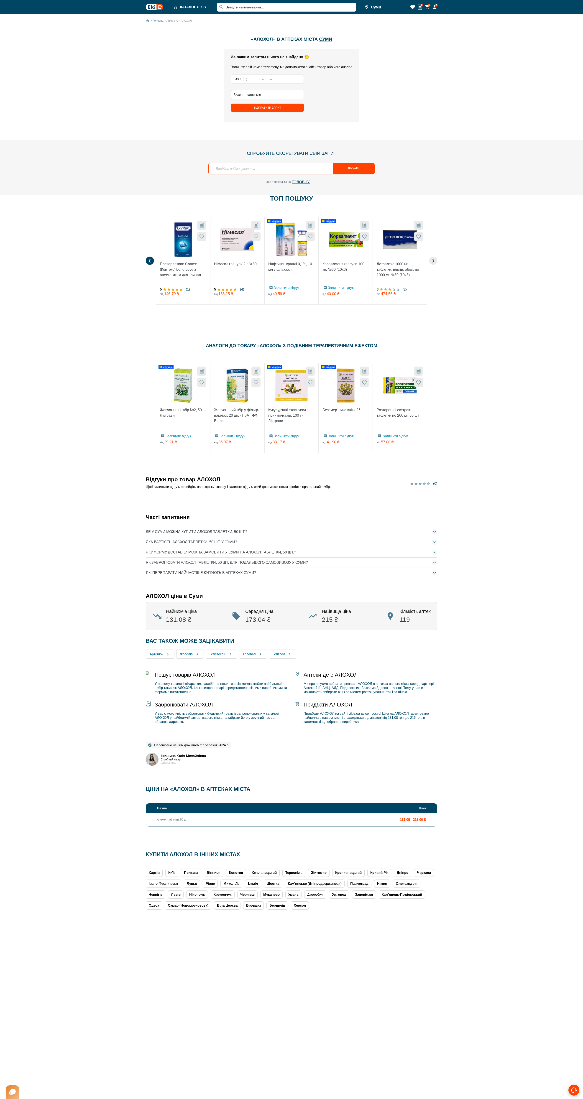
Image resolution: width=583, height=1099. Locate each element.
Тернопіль (293, 873)
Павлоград (359, 883)
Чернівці (247, 894)
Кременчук (223, 894)
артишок (156, 654)
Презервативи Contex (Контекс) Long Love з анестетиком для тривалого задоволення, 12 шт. (183, 270)
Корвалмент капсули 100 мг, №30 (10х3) (343, 266)
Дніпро (402, 873)
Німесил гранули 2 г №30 (235, 264)
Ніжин (382, 883)
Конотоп (236, 873)
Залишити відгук (286, 288)
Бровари (253, 905)
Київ (171, 873)
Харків (154, 873)
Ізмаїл (253, 883)
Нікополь (197, 894)
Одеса (154, 905)
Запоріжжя (364, 894)
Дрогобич (315, 894)
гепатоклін (218, 654)
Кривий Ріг (379, 873)
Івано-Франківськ (163, 883)
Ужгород (339, 894)
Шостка (273, 883)
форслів (186, 654)
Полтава (191, 873)
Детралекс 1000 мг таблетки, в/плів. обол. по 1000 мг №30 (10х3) (398, 269)
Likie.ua (354, 713)
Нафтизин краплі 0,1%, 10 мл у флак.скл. (290, 266)
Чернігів (155, 894)
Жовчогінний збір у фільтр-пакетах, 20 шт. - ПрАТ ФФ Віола (236, 415)
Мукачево (271, 894)
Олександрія (406, 883)
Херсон (300, 905)
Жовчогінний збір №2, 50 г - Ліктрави (183, 412)
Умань (293, 894)
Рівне (210, 883)
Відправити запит (267, 107)
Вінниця (213, 873)
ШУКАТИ (353, 168)
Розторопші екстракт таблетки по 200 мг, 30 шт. (398, 412)
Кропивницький (348, 873)
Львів (176, 894)
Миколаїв (231, 883)
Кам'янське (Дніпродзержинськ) (315, 883)
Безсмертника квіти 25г (342, 410)
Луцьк (192, 883)
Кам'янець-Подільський (402, 894)
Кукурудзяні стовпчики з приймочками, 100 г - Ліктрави (288, 415)
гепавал (249, 654)
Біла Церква (227, 905)
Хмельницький (264, 873)
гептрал (279, 654)
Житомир (319, 873)
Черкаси (424, 873)
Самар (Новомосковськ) (188, 905)
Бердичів (277, 905)
